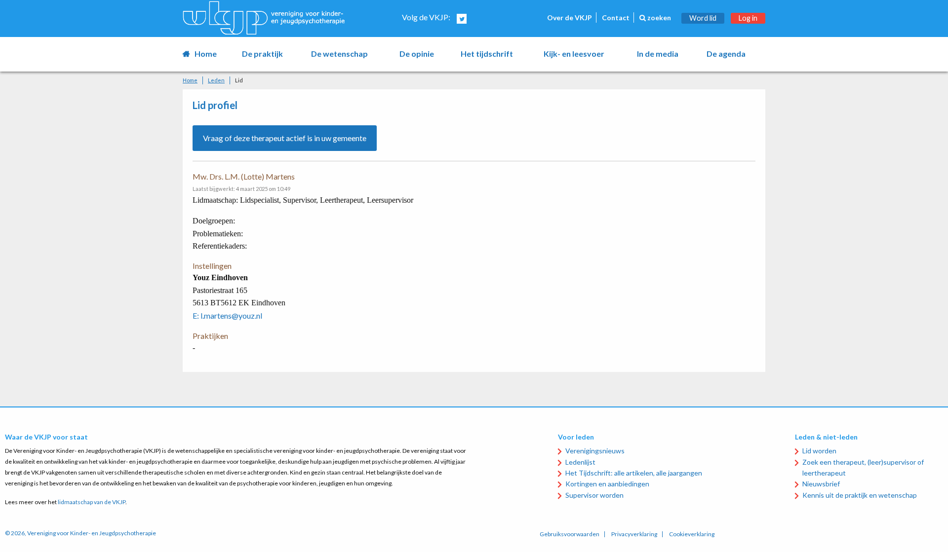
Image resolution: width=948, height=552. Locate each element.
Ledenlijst (580, 462)
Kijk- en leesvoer (574, 53)
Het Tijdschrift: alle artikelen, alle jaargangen (633, 473)
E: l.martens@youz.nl (227, 315)
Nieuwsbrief (821, 483)
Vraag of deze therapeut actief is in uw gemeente (284, 138)
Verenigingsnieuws (595, 450)
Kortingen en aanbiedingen (607, 483)
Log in (748, 18)
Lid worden (819, 450)
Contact (616, 17)
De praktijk (262, 53)
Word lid (702, 18)
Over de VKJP (569, 17)
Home (206, 53)
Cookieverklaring (691, 534)
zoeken (658, 17)
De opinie (416, 53)
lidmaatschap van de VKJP (91, 502)
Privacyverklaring (634, 534)
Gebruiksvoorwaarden (569, 534)
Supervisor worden (594, 495)
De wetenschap (339, 53)
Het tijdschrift (487, 53)
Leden (216, 80)
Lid (239, 80)
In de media (657, 53)
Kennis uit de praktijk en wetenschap (859, 495)
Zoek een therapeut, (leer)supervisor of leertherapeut (863, 467)
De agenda (726, 53)
